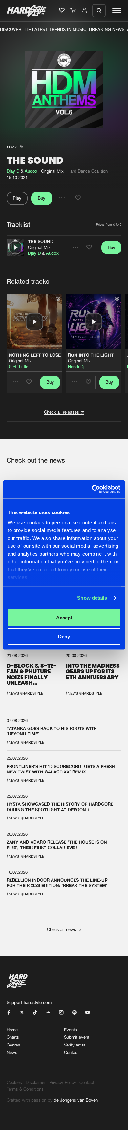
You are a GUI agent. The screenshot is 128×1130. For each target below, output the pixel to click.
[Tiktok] (35, 1012)
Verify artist (74, 1044)
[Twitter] (22, 1012)
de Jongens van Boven (76, 1100)
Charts (13, 1037)
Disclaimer (36, 1082)
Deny (64, 636)
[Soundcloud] (48, 1012)
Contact (71, 1052)
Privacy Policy (62, 1082)
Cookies (14, 1082)
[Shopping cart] (73, 11)
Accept (64, 617)
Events (70, 1029)
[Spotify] (74, 1012)
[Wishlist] (62, 11)
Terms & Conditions (25, 1089)
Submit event (76, 1037)
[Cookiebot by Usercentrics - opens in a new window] (92, 489)
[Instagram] (61, 1012)
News (12, 1052)
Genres (13, 1044)
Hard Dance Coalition (87, 171)
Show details (92, 598)
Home (12, 1029)
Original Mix (39, 247)
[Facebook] (9, 1012)
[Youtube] (87, 1012)
